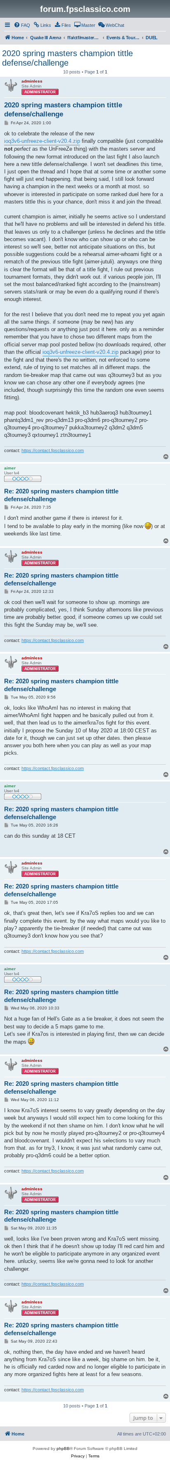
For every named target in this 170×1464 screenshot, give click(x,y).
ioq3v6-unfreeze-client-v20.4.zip (42, 141)
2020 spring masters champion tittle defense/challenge (67, 58)
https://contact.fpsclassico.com (52, 450)
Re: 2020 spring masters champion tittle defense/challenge (61, 495)
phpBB (63, 1448)
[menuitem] (22, 25)
